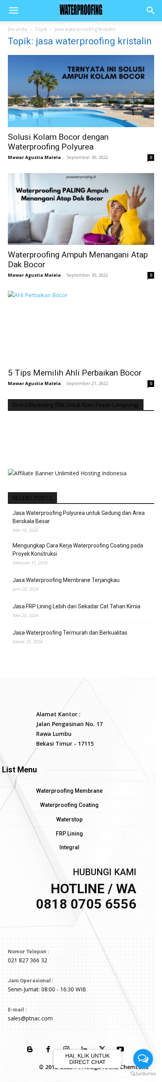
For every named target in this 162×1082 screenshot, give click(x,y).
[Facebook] (48, 1050)
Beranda (17, 29)
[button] (13, 10)
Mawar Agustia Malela (34, 157)
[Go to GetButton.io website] (143, 1074)
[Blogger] (30, 1050)
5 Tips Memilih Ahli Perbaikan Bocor (75, 373)
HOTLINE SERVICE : (33, 425)
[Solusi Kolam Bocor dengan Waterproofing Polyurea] (81, 91)
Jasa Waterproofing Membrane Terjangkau (66, 580)
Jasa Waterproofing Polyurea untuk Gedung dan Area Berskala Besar (79, 517)
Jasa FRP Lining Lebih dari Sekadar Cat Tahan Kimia (76, 606)
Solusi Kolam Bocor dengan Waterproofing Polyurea (58, 141)
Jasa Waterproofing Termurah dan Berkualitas (70, 632)
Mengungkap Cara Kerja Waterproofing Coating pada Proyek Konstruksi (78, 549)
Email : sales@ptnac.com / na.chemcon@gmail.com (80, 450)
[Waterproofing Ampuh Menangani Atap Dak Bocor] (81, 209)
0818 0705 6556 (28, 433)
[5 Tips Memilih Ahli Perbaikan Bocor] (81, 327)
